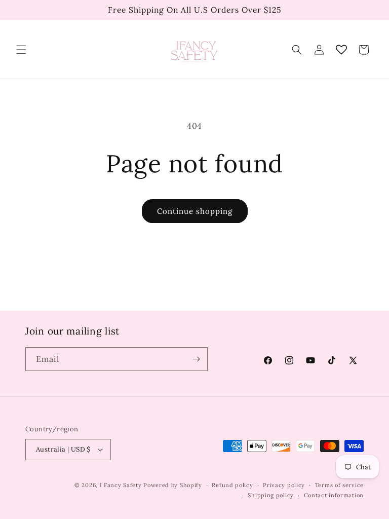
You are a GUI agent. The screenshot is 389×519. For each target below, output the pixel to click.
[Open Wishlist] (341, 50)
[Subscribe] (196, 359)
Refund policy (232, 485)
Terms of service (339, 485)
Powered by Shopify (172, 485)
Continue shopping (194, 211)
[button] (21, 50)
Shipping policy (271, 495)
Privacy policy (284, 485)
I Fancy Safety (121, 485)
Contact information (334, 495)
